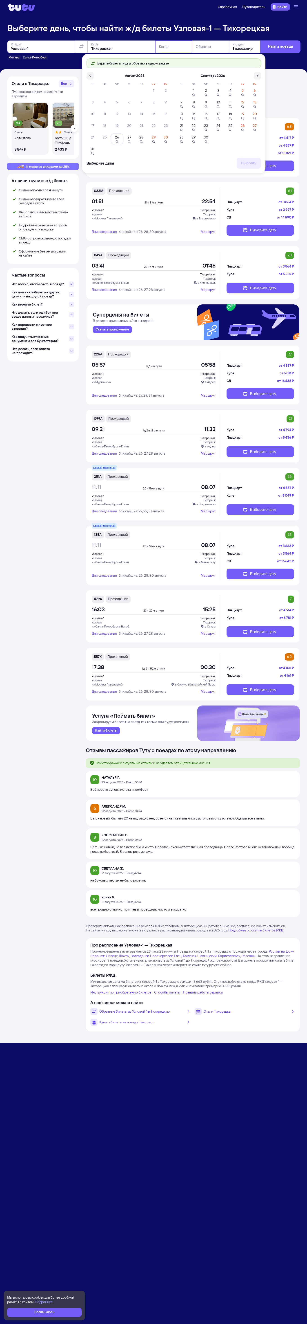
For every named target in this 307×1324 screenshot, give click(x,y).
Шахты (124, 956)
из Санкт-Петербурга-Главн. (110, 282)
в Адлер (210, 382)
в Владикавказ (206, 218)
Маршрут (208, 232)
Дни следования (104, 232)
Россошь (248, 956)
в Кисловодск (207, 282)
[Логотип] (21, 7)
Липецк (112, 956)
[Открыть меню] (297, 7)
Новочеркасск (161, 956)
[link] (112, 329)
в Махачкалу (207, 562)
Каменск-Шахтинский (200, 956)
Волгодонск (140, 956)
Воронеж (97, 956)
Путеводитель (253, 7)
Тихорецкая (208, 210)
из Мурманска (101, 382)
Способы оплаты (167, 992)
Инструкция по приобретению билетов (120, 992)
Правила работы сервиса (203, 992)
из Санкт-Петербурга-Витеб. (111, 626)
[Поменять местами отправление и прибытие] (81, 46)
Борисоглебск (229, 956)
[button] (66, 83)
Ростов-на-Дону (281, 951)
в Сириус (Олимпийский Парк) (195, 684)
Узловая (97, 214)
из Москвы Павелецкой (107, 218)
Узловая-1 (98, 210)
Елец (178, 956)
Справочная (227, 7)
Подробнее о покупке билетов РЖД (255, 930)
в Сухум (210, 626)
